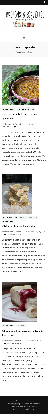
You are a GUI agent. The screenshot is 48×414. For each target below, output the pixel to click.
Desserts (8, 109)
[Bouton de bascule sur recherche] (44, 2)
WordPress (32, 406)
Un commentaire (14, 234)
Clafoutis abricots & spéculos (18, 226)
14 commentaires (24, 127)
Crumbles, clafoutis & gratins (20, 218)
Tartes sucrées (25, 109)
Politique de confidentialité (24, 409)
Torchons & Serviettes (14, 124)
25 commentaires (14, 343)
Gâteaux (21, 326)
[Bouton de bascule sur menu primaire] (24, 38)
